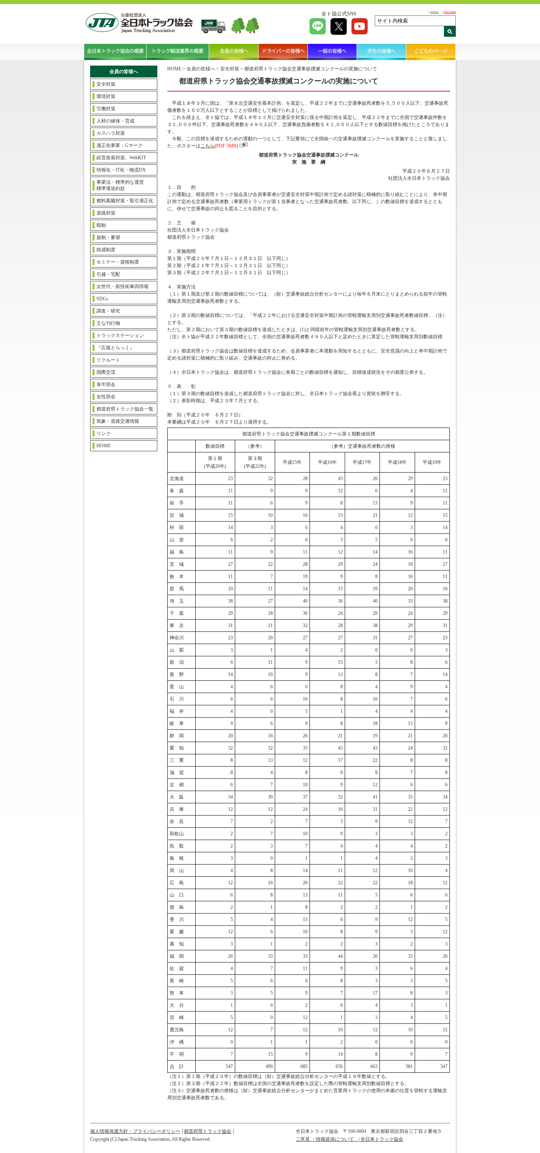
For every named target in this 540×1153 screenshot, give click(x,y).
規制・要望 (108, 237)
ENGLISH (450, 12)
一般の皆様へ (332, 52)
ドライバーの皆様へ (283, 52)
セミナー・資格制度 (117, 262)
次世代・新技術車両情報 (122, 286)
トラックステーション (120, 335)
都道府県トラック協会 (207, 1131)
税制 (101, 225)
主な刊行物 (108, 323)
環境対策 (105, 96)
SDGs (102, 298)
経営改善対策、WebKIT (121, 157)
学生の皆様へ (381, 52)
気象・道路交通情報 (117, 421)
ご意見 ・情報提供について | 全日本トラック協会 (349, 1139)
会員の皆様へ (234, 52)
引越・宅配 (108, 274)
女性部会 (105, 396)
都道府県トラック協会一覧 (124, 409)
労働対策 (105, 108)
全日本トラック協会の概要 (115, 52)
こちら (207, 146)
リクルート (108, 360)
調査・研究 (108, 311)
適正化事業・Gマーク (119, 145)
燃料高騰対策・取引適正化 (124, 200)
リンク (103, 433)
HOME (434, 12)
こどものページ (431, 52)
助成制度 (105, 249)
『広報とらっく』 (115, 347)
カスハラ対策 (110, 133)
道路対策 (105, 213)
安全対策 (105, 84)
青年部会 (105, 384)
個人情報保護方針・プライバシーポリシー (135, 1131)
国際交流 (105, 372)
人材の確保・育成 (115, 121)
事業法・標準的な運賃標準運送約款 (120, 185)
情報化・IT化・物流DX (121, 170)
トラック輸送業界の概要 (178, 52)
